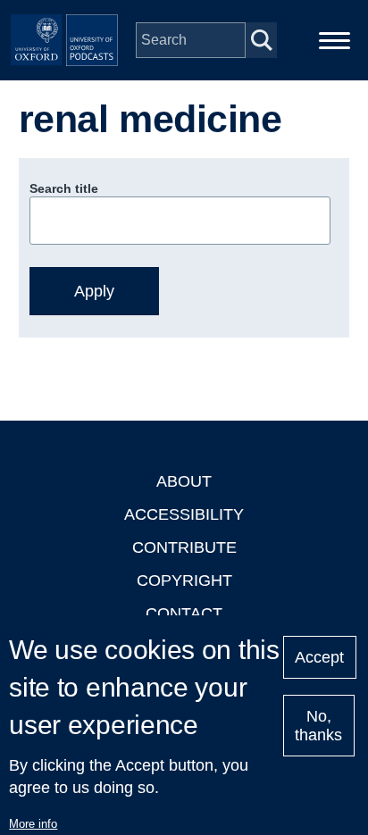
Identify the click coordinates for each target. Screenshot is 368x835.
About (184, 481)
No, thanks (318, 725)
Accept (319, 657)
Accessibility (184, 514)
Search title (63, 188)
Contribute (184, 547)
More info (33, 824)
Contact (184, 613)
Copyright (184, 580)
